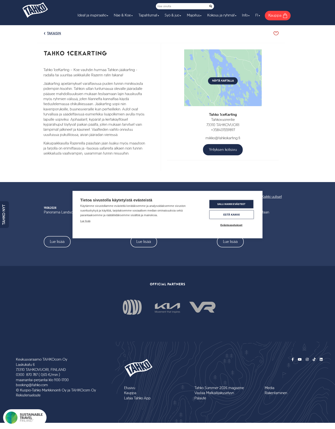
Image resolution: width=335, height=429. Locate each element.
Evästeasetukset (231, 224)
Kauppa (130, 393)
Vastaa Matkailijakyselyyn (214, 393)
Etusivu (129, 388)
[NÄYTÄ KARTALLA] (223, 109)
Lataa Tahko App (137, 398)
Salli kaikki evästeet (231, 204)
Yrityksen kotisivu (223, 149)
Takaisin (54, 33)
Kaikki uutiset (272, 197)
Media (269, 388)
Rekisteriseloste (28, 395)
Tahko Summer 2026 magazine (219, 388)
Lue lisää (57, 241)
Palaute (200, 398)
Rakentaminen (276, 393)
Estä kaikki (231, 214)
